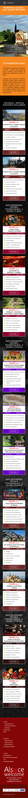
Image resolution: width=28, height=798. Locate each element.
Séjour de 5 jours (9, 744)
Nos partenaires (7, 755)
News (5, 731)
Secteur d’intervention (10, 725)
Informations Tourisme (9, 746)
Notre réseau (7, 729)
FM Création (13, 794)
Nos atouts (7, 727)
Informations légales (8, 761)
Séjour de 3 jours (9, 742)
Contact (6, 753)
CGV (5, 759)
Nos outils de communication (10, 757)
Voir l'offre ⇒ (14, 152)
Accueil (5, 721)
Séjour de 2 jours (9, 740)
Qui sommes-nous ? (9, 723)
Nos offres (6, 738)
